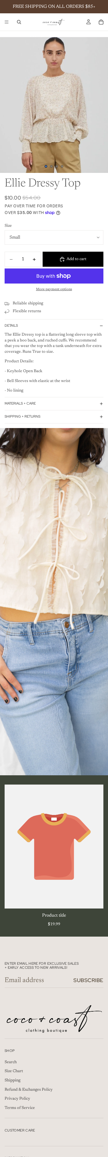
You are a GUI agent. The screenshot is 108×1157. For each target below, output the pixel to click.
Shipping (12, 1081)
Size (8, 226)
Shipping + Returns (22, 416)
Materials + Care (20, 403)
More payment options (54, 289)
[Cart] (101, 22)
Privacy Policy (17, 1099)
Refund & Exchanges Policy (29, 1090)
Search (11, 1062)
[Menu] (6, 22)
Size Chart (14, 1071)
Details (11, 325)
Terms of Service (20, 1108)
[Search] (19, 22)
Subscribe (88, 980)
